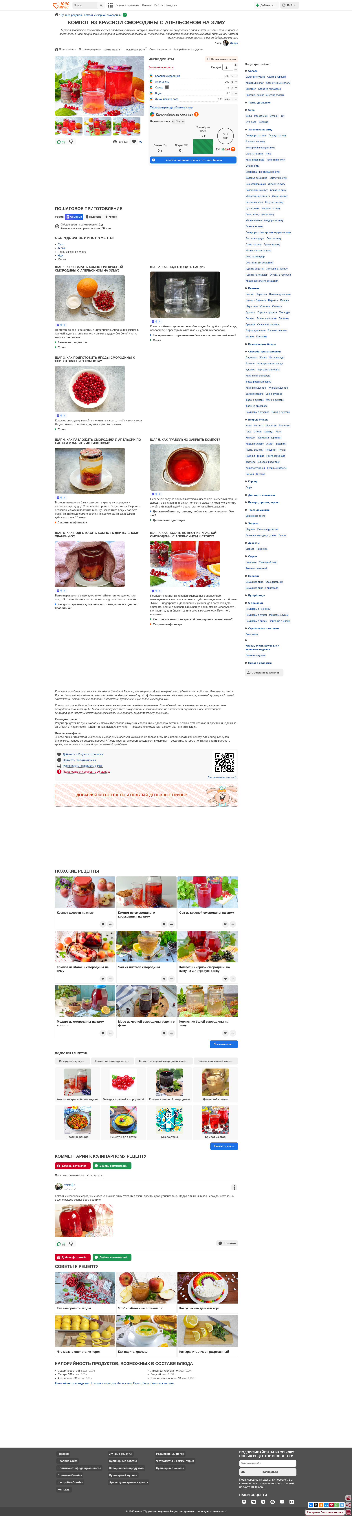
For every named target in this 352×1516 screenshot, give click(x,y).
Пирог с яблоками (260, 662)
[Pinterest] (331, 1505)
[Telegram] (342, 1505)
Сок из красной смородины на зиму (206, 912)
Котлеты (258, 425)
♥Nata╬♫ (70, 1184)
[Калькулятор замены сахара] (166, 87)
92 (140, 141)
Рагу (278, 431)
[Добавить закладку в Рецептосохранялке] (133, 141)
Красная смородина (167, 75)
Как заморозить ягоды (74, 1308)
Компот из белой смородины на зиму (203, 1023)
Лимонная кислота (166, 99)
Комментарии (112, 49)
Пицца (260, 456)
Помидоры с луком (256, 615)
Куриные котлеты (276, 468)
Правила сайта (67, 1460)
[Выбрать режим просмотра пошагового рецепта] (61, 325)
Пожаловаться (67, 49)
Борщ (249, 116)
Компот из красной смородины (77, 1099)
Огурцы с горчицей (280, 275)
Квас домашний (274, 582)
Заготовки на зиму (260, 129)
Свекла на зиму (254, 226)
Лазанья (250, 456)
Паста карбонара (275, 456)
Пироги (249, 294)
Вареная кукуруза (255, 655)
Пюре (249, 487)
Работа (158, 5)
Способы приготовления (264, 351)
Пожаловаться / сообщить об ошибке (86, 771)
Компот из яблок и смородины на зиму (83, 968)
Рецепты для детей (123, 1136)
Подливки (251, 562)
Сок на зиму (252, 166)
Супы (251, 109)
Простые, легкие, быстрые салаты (265, 95)
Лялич (234, 43)
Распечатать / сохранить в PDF (83, 765)
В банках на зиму (255, 141)
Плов (248, 431)
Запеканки (284, 425)
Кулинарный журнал (123, 1475)
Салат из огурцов (255, 77)
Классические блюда (262, 344)
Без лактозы (169, 1136)
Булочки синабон (277, 330)
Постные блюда (77, 1136)
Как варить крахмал (133, 1351)
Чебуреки (271, 450)
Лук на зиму (252, 208)
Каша (249, 425)
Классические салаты (278, 83)
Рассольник (260, 116)
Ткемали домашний (256, 568)
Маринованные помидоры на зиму (264, 220)
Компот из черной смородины (169, 1099)
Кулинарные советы (123, 1460)
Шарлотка (261, 294)
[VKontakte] (311, 1505)
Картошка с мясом (280, 621)
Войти (291, 5)
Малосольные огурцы (258, 196)
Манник (250, 336)
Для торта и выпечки (262, 495)
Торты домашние (259, 102)
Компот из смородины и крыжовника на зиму (136, 914)
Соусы (252, 556)
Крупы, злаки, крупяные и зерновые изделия (262, 647)
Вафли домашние (255, 330)
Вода (158, 93)
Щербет (250, 549)
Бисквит (250, 318)
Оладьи (284, 300)
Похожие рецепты (90, 49)
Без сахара (252, 634)
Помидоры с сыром (256, 621)
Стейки (257, 431)
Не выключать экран (223, 59)
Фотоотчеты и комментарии (175, 1460)
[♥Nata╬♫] (59, 1186)
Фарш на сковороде (256, 406)
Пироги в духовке (267, 312)
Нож (60, 255)
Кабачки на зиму (276, 160)
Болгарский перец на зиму (260, 147)
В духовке (251, 357)
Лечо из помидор (255, 256)
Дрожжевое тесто (255, 516)
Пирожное (261, 549)
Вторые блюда (258, 419)
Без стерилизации (256, 184)
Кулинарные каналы (170, 1468)
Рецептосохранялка (127, 5)
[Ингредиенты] (348, 1498)
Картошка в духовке (269, 369)
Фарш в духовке (255, 400)
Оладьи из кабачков (268, 324)
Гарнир (253, 481)
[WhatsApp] (336, 1505)
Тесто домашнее (259, 509)
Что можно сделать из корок (78, 1351)
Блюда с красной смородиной (123, 1099)
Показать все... (224, 1145)
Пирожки (273, 300)
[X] (316, 1505)
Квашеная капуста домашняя (262, 281)
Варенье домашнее (256, 178)
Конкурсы (171, 5)
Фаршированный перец (258, 382)
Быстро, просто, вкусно (263, 502)
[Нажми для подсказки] (196, 114)
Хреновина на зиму (277, 268)
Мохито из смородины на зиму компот (80, 1023)
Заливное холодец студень (261, 535)
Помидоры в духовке (257, 412)
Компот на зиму (278, 178)
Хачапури (284, 312)
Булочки (250, 312)
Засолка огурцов (255, 238)
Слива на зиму (278, 190)
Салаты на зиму (254, 153)
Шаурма (250, 529)
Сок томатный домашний (259, 262)
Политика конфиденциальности (79, 1468)
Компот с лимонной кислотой (217, 1061)
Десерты (254, 542)
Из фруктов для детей (73, 1061)
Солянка (263, 122)
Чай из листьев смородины (139, 967)
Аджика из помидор (256, 275)
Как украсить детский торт (199, 1308)
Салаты (253, 70)
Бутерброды (256, 595)
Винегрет (251, 89)
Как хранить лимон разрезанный (204, 1351)
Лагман (250, 474)
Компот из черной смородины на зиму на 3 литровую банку (204, 968)
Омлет (269, 444)
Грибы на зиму (254, 244)
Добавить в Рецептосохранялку (83, 754)
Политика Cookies (70, 1475)
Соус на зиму (274, 238)
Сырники (277, 306)
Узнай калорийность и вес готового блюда (194, 160)
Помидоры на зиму (256, 135)
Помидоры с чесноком (258, 609)
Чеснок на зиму (254, 202)
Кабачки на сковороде (258, 375)
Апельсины (162, 81)
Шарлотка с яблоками (258, 306)
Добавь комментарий (113, 1165)
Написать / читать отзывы (79, 760)
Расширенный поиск (170, 1453)
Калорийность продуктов (188, 49)
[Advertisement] (269, 36)
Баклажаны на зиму (257, 190)
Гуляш (281, 450)
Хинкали (250, 437)
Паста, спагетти (254, 450)
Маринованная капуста (258, 250)
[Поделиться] (348, 1505)
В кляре (260, 474)
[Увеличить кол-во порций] (236, 65)
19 (63, 1243)
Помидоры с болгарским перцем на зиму (268, 232)
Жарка (263, 357)
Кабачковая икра (255, 160)
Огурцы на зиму (278, 135)
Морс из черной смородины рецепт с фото (146, 1023)
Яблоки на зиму (276, 184)
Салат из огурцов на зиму (260, 214)
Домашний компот (215, 1099)
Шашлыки (271, 425)
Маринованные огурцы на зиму (263, 172)
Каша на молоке (255, 444)
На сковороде (276, 357)
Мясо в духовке (275, 400)
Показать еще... (224, 1044)
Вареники (281, 444)
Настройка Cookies (70, 1482)
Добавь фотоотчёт (74, 1165)
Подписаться (269, 1471)
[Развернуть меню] (348, 1512)
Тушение (250, 369)
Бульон (274, 116)
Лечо (268, 153)
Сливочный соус (268, 562)
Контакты (64, 1489)
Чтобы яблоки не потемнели (140, 1308)
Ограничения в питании (263, 628)
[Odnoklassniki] (321, 1505)
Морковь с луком (278, 615)
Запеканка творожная (269, 437)
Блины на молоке (266, 318)
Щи (282, 116)
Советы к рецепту (160, 49)
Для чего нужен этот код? (222, 777)
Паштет (282, 535)
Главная (63, 1453)
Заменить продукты (160, 67)
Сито (61, 244)
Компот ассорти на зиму (75, 912)
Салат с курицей (276, 77)
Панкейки (261, 336)
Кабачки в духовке (256, 388)
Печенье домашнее (280, 294)
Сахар (159, 87)
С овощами (255, 602)
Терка (61, 248)
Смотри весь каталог (265, 672)
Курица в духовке (278, 388)
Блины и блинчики (256, 300)
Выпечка (253, 288)
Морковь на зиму (270, 208)
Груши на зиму (272, 244)
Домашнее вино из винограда (262, 588)
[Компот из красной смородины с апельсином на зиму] (68, 126)
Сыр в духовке (274, 394)
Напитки (253, 575)
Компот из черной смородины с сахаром (165, 1061)
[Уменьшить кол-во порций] (236, 70)
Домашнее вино (254, 582)
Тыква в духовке (280, 412)
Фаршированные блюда (270, 363)
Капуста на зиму (274, 202)
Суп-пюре (251, 122)
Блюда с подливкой (269, 462)
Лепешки (284, 318)
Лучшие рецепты (120, 1453)
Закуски (253, 523)
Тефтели (250, 462)
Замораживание (254, 394)
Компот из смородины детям (114, 1061)
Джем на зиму (280, 196)
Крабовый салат (255, 83)
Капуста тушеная (255, 468)
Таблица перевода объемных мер (171, 107)
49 (63, 141)
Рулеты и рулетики (267, 529)
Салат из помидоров (269, 89)
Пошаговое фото (135, 49)
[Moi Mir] (326, 1505)
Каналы (146, 5)
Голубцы (268, 431)
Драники (250, 324)
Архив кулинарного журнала (128, 1482)
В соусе (250, 363)
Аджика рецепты (255, 268)
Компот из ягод (215, 1136)
